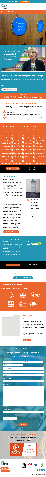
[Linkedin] (45, 470)
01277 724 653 (14, 1)
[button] (27, 6)
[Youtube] (41, 470)
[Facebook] (37, 470)
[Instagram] (43, 470)
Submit (23, 424)
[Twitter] (39, 470)
